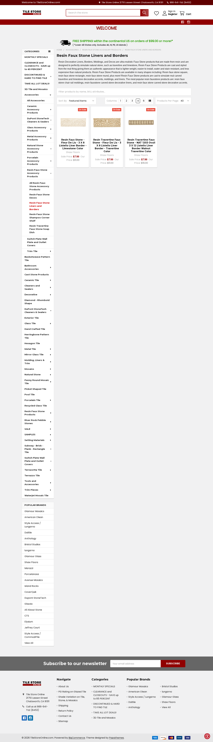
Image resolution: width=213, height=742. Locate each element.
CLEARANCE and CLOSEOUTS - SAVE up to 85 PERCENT (37, 66)
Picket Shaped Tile (35, 389)
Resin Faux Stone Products (34, 413)
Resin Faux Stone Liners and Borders (39, 206)
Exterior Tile (31, 317)
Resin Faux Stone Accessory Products (37, 173)
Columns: (112, 100)
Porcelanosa (31, 574)
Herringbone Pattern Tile (36, 336)
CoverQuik (30, 592)
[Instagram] (188, 22)
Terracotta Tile (33, 469)
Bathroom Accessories (31, 267)
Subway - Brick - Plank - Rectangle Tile (34, 449)
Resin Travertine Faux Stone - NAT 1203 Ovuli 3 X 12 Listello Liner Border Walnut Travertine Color (141, 145)
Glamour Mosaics (34, 511)
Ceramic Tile (31, 280)
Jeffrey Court (32, 627)
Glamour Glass (32, 556)
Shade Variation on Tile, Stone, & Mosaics (71, 698)
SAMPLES (29, 434)
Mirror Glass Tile (33, 354)
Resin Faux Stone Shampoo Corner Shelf (39, 217)
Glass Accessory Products (36, 129)
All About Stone (33, 609)
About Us (63, 686)
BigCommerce (77, 737)
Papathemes (116, 737)
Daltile (28, 532)
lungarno (29, 550)
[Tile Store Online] (42, 13)
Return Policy (65, 710)
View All (28, 643)
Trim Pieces (31, 489)
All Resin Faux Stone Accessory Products (39, 186)
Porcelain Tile (32, 400)
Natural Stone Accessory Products (35, 148)
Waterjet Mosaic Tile (36, 495)
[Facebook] (182, 22)
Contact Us (64, 716)
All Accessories (36, 100)
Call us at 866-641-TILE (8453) (37, 708)
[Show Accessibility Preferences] (207, 736)
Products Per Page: (168, 100)
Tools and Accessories (31, 483)
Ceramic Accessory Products (33, 109)
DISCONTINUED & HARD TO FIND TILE (35, 76)
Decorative (30, 294)
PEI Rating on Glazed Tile (72, 691)
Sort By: (63, 100)
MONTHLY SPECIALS (36, 57)
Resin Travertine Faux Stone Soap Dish (39, 229)
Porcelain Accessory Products (33, 160)
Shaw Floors (31, 562)
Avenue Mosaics (33, 580)
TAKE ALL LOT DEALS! (36, 83)
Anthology (30, 538)
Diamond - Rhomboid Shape (37, 302)
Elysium (28, 621)
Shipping (63, 705)
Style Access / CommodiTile (32, 635)
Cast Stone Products (36, 274)
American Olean (33, 517)
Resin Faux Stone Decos (39, 196)
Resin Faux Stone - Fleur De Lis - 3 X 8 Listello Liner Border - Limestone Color (73, 144)
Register (173, 14)
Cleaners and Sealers (32, 287)
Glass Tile (30, 323)
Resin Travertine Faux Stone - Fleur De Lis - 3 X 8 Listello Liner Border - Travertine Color (107, 145)
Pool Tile (29, 394)
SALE (27, 429)
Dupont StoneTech (35, 598)
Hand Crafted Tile (34, 329)
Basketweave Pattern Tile (37, 258)
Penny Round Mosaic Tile (36, 382)
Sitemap (63, 721)
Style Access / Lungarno (32, 524)
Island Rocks (31, 586)
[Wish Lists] (157, 13)
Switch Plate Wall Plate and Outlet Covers (37, 242)
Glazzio (28, 604)
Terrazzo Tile (32, 475)
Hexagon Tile (32, 343)
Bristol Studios (32, 544)
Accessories (31, 94)
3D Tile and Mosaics (36, 89)
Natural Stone (32, 374)
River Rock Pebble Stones (35, 422)
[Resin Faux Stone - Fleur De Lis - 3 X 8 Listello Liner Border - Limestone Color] (73, 122)
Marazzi (28, 568)
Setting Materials (34, 440)
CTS (26, 615)
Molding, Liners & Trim (34, 362)
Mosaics (29, 369)
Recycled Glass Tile (35, 405)
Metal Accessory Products (36, 138)
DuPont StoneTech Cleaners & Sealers (38, 120)
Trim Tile (32, 251)
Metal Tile (30, 349)
